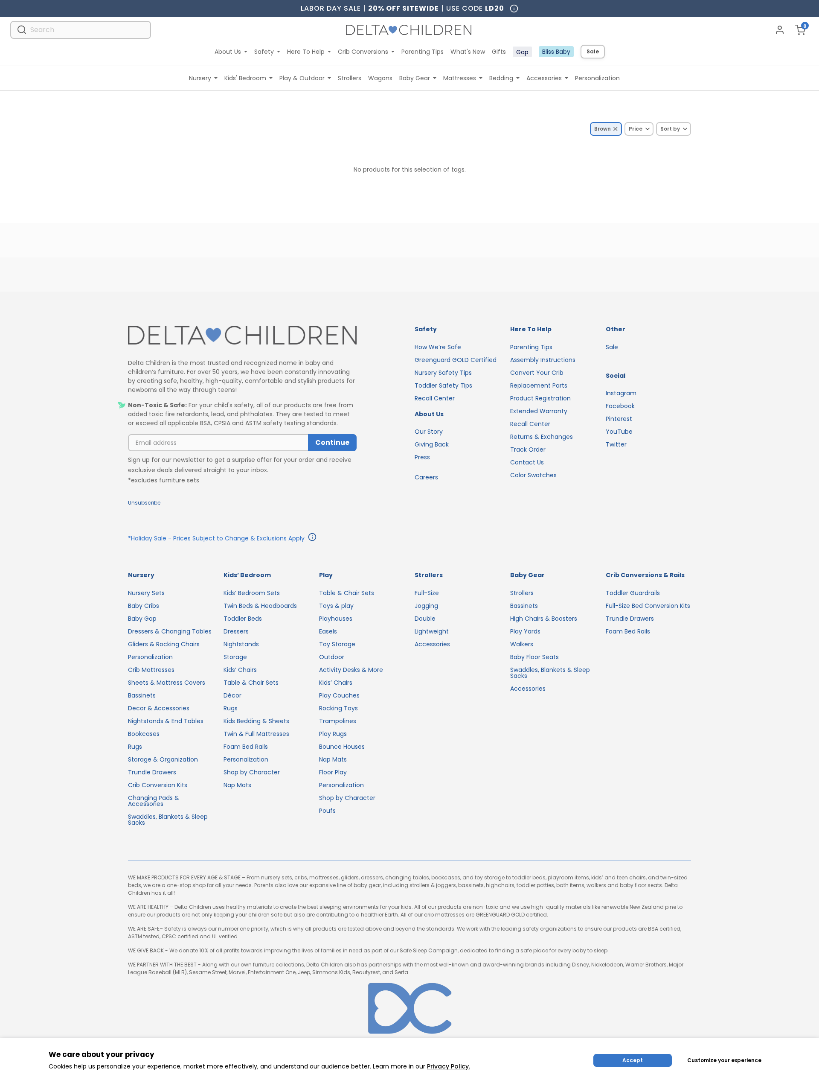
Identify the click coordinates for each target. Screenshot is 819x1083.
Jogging (426, 605)
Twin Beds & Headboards (260, 605)
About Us (228, 51)
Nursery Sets (146, 593)
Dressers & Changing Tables (170, 631)
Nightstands (241, 644)
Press (422, 457)
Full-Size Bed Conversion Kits (648, 605)
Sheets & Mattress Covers (166, 682)
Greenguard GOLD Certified (456, 360)
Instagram (621, 393)
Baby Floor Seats (534, 657)
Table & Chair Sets (251, 682)
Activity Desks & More (351, 670)
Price (635, 128)
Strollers (349, 78)
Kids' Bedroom (245, 78)
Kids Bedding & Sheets (256, 721)
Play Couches (339, 695)
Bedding (501, 78)
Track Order (528, 449)
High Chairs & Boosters (543, 618)
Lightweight (432, 631)
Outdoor (331, 657)
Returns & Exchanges (541, 436)
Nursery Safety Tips (443, 372)
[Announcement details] (312, 538)
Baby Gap (142, 618)
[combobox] (80, 29)
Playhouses (335, 618)
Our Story (429, 431)
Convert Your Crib (536, 372)
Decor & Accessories (158, 708)
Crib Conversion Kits (157, 785)
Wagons (380, 78)
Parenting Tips (422, 51)
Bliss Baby (556, 51)
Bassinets (142, 695)
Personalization (597, 78)
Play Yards (525, 631)
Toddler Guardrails (633, 593)
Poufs (327, 810)
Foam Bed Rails (246, 746)
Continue (332, 442)
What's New (467, 51)
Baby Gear (414, 78)
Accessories (544, 78)
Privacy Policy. (448, 1066)
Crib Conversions (363, 51)
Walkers (521, 644)
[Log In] (779, 29)
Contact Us (527, 462)
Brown (602, 128)
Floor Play (333, 772)
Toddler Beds (243, 618)
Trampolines (337, 721)
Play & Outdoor (302, 78)
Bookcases (144, 734)
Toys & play (336, 605)
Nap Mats (237, 785)
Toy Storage (337, 644)
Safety (264, 51)
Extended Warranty (538, 411)
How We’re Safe (438, 347)
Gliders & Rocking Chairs (164, 644)
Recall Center (435, 398)
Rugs (135, 746)
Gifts (499, 51)
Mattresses (459, 78)
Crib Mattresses (151, 670)
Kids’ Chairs (240, 670)
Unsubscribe (144, 502)
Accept (632, 1060)
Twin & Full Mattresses (256, 734)
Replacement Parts (538, 385)
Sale (593, 51)
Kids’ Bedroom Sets (252, 593)
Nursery (200, 78)
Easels (328, 631)
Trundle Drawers (152, 772)
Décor (232, 695)
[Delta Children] (242, 336)
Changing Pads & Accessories (153, 801)
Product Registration (540, 398)
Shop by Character (252, 772)
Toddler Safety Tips (443, 385)
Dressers (236, 631)
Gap (522, 52)
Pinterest (619, 419)
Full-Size (427, 593)
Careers (426, 477)
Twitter (616, 444)
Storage (235, 657)
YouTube (619, 431)
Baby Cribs (143, 605)
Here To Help (306, 51)
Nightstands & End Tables (165, 721)
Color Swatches (533, 475)
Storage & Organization (163, 759)
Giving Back (432, 444)
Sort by (670, 128)
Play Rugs (333, 734)
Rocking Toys (338, 708)
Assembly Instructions (542, 360)
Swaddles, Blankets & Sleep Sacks (168, 819)
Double (425, 618)
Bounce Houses (342, 746)
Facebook (620, 406)
